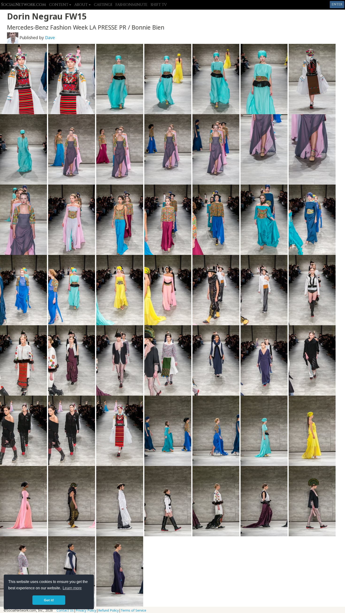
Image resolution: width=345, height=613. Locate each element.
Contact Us (65, 610)
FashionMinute (131, 4)
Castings (103, 4)
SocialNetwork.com (23, 5)
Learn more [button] (72, 588)
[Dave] (12, 37)
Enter (337, 4)
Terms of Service (133, 610)
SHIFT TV (159, 4)
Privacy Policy (86, 610)
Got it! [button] (49, 600)
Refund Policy (108, 610)
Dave (50, 37)
